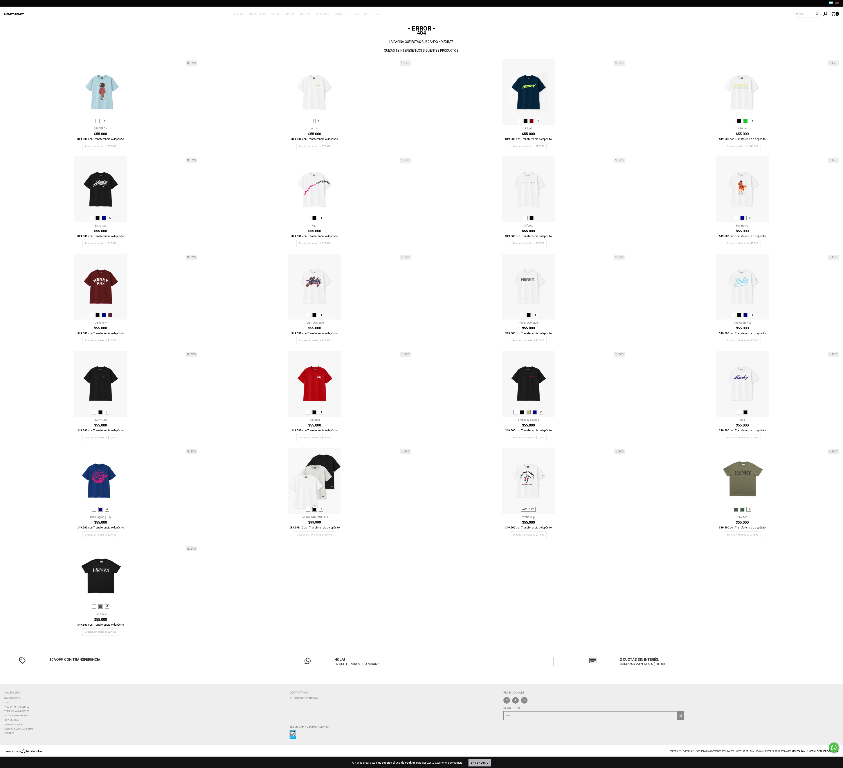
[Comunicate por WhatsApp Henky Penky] (834, 748)
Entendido (480, 762)
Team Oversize (314, 322)
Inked (528, 128)
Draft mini (315, 419)
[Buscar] (817, 14)
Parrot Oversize (528, 322)
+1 (538, 121)
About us (9, 733)
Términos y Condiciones (16, 711)
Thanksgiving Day (100, 517)
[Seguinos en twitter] (524, 700)
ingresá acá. (798, 751)
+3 (104, 121)
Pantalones (342, 14)
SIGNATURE (101, 419)
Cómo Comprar (12, 698)
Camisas (289, 14)
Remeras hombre (13, 724)
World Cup (528, 517)
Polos (274, 14)
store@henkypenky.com (306, 698)
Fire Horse (742, 225)
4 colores (528, 509)
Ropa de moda (11, 720)
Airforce (528, 225)
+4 (318, 121)
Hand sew (101, 614)
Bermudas (322, 14)
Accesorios (363, 14)
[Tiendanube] (23, 752)
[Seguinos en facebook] (515, 700)
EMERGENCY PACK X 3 (314, 517)
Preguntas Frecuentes (16, 707)
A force (742, 128)
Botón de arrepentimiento (824, 751)
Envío (7, 702)
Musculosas (257, 14)
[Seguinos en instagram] (506, 700)
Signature (100, 225)
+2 (110, 218)
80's (742, 419)
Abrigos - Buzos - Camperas (18, 729)
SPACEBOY (100, 128)
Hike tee (742, 517)
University (101, 322)
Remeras (238, 14)
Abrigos (305, 14)
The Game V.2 (742, 322)
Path (314, 225)
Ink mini (314, 128)
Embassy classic (528, 419)
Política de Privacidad (16, 716)
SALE (379, 14)
